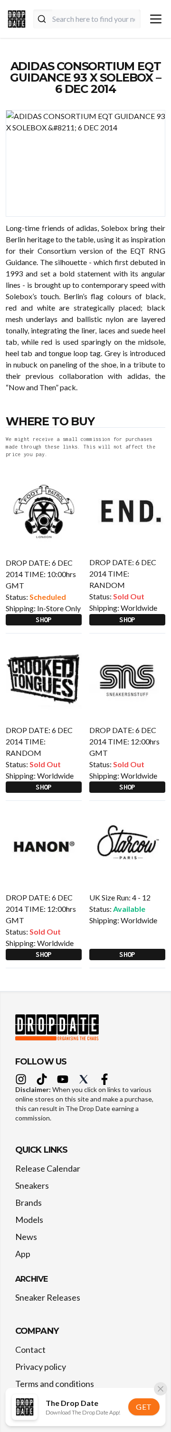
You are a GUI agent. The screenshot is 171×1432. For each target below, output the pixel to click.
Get (144, 1406)
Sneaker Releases (47, 1297)
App (22, 1253)
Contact (30, 1349)
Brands (28, 1202)
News (26, 1236)
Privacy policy (40, 1366)
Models (29, 1219)
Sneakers (32, 1185)
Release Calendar (47, 1168)
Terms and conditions (54, 1383)
